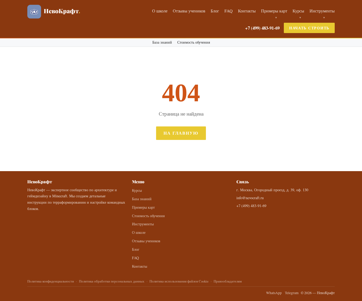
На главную (181, 133)
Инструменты (322, 10)
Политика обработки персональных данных (111, 281)
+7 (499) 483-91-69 (262, 28)
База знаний (162, 42)
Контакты (247, 10)
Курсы (298, 10)
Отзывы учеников (189, 10)
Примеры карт (274, 10)
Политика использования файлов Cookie (179, 281)
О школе (159, 10)
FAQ (228, 10)
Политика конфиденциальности (50, 281)
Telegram (292, 292)
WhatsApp (274, 292)
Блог (215, 10)
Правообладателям (228, 281)
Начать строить (309, 28)
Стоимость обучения (193, 42)
